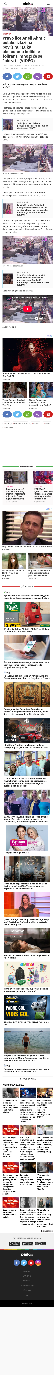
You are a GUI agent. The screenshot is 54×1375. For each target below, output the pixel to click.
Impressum (27, 1281)
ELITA (7, 423)
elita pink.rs (9, 428)
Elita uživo (35, 423)
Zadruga (7, 34)
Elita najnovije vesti (20, 423)
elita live (47, 423)
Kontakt (27, 1271)
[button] (5, 482)
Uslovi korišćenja (27, 1285)
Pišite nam (27, 1290)
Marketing (27, 1276)
